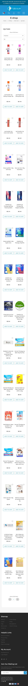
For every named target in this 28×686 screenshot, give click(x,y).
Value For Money (13, 626)
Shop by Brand (12, 623)
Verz (3, 681)
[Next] (17, 599)
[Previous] (10, 599)
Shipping (3, 642)
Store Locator (4, 626)
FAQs (2, 623)
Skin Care (16, 20)
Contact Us (3, 628)
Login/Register (4, 654)
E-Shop (10, 20)
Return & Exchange (5, 644)
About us (3, 619)
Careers (2, 621)
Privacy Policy (4, 637)
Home (4, 20)
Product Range (12, 619)
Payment (3, 639)
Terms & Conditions (5, 635)
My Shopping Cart (5, 652)
